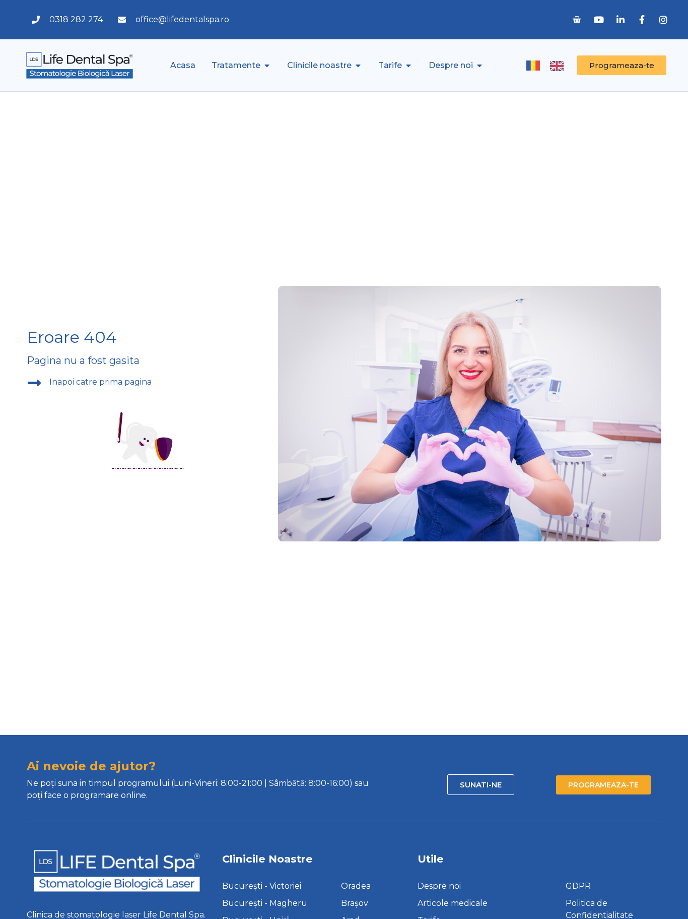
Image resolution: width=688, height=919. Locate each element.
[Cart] (576, 19)
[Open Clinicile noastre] (358, 65)
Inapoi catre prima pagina (100, 382)
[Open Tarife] (408, 65)
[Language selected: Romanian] (550, 65)
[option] (559, 66)
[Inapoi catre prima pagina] (34, 383)
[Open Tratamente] (267, 65)
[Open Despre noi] (479, 65)
